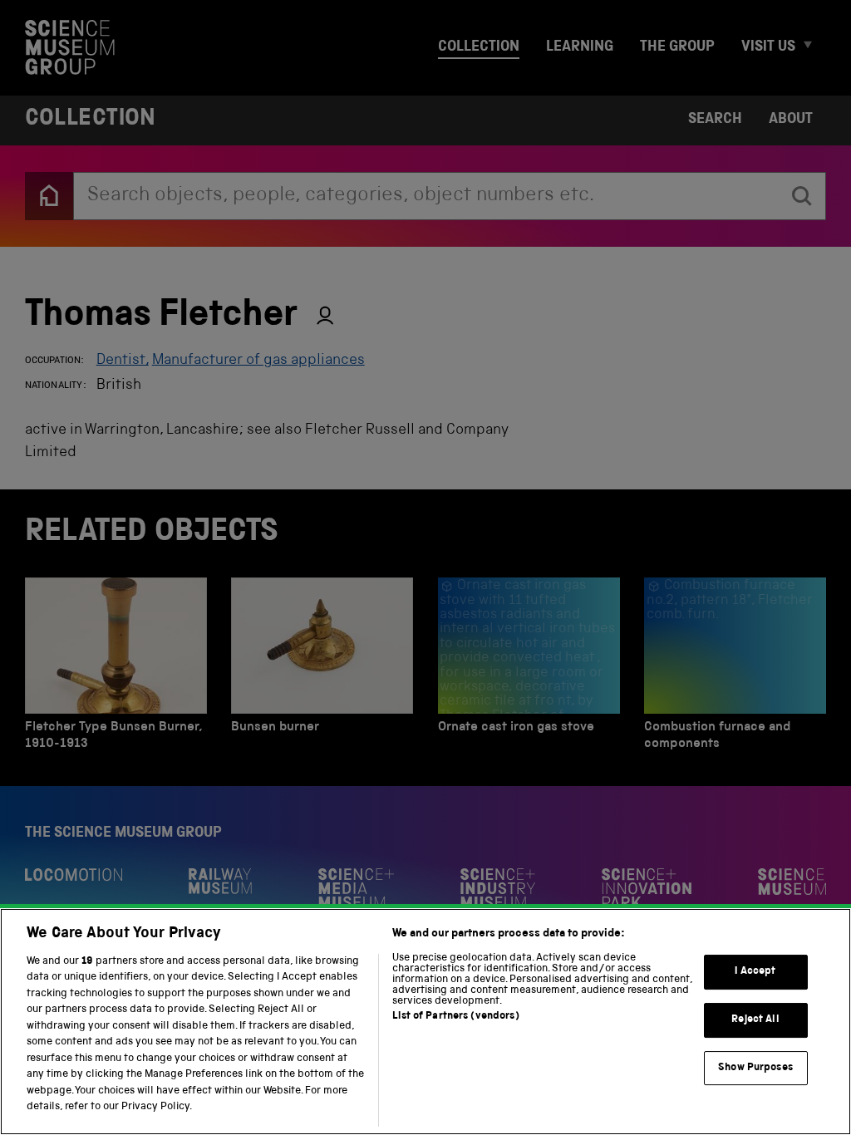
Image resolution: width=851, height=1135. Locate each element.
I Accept (755, 972)
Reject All (755, 1020)
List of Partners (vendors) (455, 1016)
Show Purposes (755, 1068)
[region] (425, 1021)
